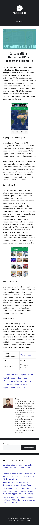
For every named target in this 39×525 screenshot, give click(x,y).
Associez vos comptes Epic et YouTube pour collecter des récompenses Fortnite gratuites (18, 378)
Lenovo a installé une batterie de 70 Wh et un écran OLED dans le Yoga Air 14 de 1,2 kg (19, 476)
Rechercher (8, 444)
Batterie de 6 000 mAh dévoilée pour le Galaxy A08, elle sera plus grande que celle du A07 (19, 500)
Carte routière (26, 355)
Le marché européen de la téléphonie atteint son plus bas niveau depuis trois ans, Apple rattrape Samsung (19, 491)
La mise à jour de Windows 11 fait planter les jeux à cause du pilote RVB (18, 467)
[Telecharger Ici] (19, 11)
